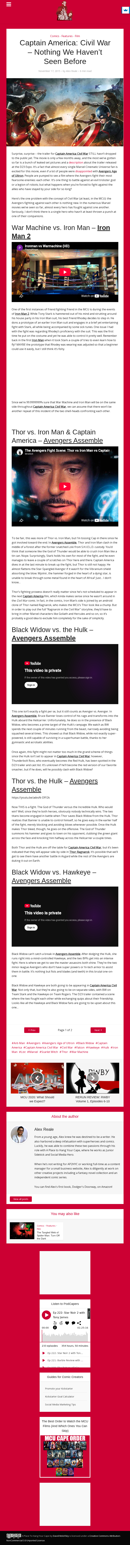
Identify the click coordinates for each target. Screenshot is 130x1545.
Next (97, 1030)
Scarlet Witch (49, 1052)
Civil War (67, 1047)
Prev (32, 1030)
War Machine (79, 1052)
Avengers (34, 1043)
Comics (54, 36)
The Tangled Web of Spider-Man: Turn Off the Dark (48, 1235)
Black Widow (86, 1043)
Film (77, 36)
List (23, 1052)
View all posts (20, 1199)
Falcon (80, 1047)
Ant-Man (19, 1043)
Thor (64, 1052)
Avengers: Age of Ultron (59, 1043)
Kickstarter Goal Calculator (59, 1396)
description (76, 162)
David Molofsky (61, 1535)
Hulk (106, 1047)
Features (67, 36)
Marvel (33, 1052)
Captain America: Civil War (41, 1047)
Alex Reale (71, 71)
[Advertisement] (35, 377)
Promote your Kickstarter (59, 1388)
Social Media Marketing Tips (60, 1404)
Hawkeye (94, 1047)
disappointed (83, 171)
